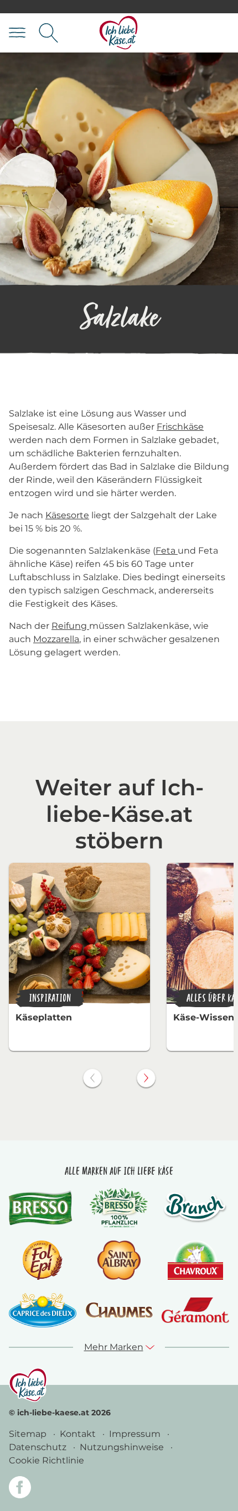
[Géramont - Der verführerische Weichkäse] (195, 1310)
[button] (119, 1347)
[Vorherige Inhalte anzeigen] (92, 1078)
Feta (167, 550)
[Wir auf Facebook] (20, 1489)
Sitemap (29, 1434)
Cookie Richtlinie (46, 1460)
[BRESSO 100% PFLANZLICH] (119, 1207)
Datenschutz (39, 1447)
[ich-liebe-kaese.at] (28, 1385)
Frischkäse (180, 426)
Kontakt (79, 1434)
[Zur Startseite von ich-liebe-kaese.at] (119, 33)
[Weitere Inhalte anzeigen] (146, 1078)
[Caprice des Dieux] (42, 1310)
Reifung (70, 626)
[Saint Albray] (119, 1260)
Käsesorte (67, 515)
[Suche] (48, 33)
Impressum (136, 1434)
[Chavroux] (196, 1260)
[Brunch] (195, 1207)
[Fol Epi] (43, 1260)
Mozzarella (56, 639)
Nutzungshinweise (123, 1447)
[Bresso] (42, 1207)
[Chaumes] (119, 1310)
